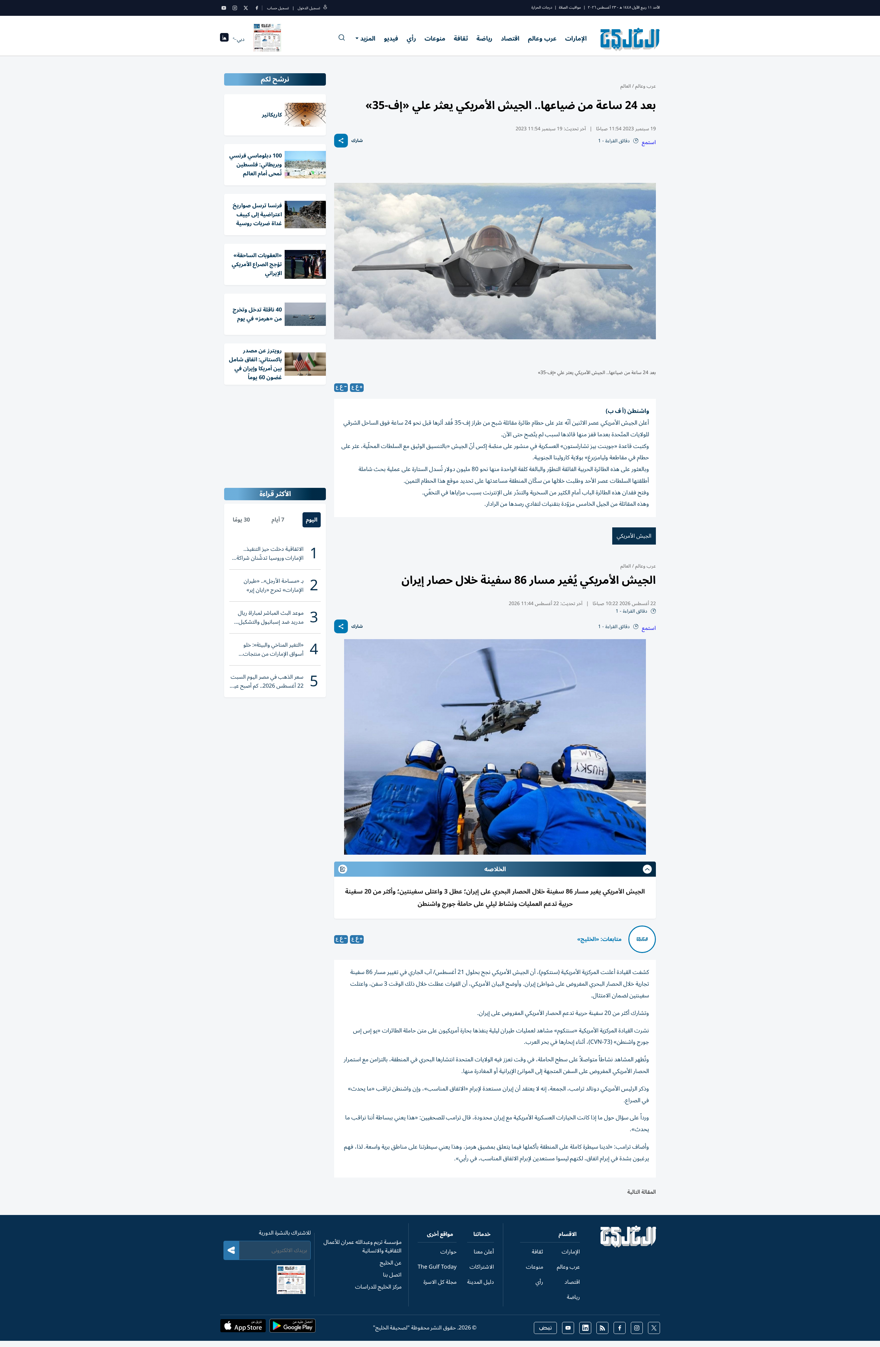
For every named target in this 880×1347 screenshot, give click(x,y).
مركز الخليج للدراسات (378, 1287)
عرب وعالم (542, 38)
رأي (411, 38)
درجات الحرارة (541, 7)
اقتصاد (510, 38)
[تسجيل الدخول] (325, 8)
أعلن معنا (484, 1252)
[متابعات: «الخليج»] (642, 939)
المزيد (367, 38)
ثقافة (461, 38)
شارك (357, 141)
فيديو (391, 38)
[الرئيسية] (629, 1246)
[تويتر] (245, 8)
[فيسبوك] (256, 8)
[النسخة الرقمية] (267, 39)
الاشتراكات (482, 1267)
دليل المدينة (480, 1282)
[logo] (630, 39)
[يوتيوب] (223, 8)
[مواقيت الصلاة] (224, 39)
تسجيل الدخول (309, 8)
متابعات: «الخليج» (599, 939)
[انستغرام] (234, 8)
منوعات (435, 38)
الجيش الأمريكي (634, 536)
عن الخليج (391, 1263)
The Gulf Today (437, 1267)
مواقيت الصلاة (570, 7)
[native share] (341, 140)
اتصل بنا (392, 1275)
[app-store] (243, 1328)
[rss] (602, 1328)
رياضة (484, 38)
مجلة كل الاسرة (440, 1282)
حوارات (448, 1252)
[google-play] (293, 1328)
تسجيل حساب (278, 8)
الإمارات (576, 38)
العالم (625, 86)
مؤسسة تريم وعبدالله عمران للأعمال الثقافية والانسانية (362, 1246)
